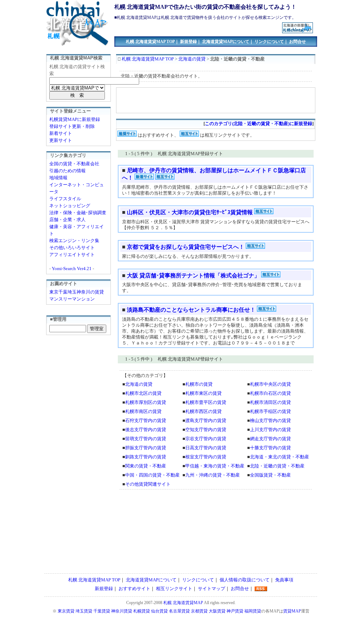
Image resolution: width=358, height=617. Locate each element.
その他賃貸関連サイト (148, 484)
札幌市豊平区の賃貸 (205, 402)
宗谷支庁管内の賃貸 (205, 438)
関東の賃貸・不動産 (145, 466)
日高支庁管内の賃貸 (205, 447)
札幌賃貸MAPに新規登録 (74, 119)
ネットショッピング (69, 205)
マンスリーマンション (72, 299)
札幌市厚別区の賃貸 (145, 402)
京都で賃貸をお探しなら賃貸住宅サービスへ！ (185, 247)
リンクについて (269, 41)
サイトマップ (211, 588)
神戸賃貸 (235, 611)
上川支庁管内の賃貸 (270, 429)
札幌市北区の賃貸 (143, 393)
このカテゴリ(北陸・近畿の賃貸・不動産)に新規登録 (258, 123)
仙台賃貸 (159, 611)
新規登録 (188, 41)
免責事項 (284, 579)
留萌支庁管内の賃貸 (145, 438)
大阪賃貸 (217, 611)
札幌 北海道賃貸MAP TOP (150, 41)
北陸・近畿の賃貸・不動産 (277, 466)
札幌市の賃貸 (199, 384)
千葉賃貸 (101, 611)
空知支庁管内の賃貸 (205, 429)
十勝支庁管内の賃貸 (270, 447)
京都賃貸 (199, 611)
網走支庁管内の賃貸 (270, 438)
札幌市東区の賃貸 (203, 393)
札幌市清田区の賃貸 (270, 402)
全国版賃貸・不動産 (270, 475)
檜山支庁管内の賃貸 (270, 420)
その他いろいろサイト (72, 247)
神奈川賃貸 (121, 611)
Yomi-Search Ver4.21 (72, 268)
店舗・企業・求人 (67, 219)
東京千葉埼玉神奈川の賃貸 (76, 292)
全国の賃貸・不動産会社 (74, 163)
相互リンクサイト (174, 588)
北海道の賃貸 (192, 58)
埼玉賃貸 (84, 611)
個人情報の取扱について (245, 579)
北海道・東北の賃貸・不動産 (279, 456)
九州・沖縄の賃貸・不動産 (212, 475)
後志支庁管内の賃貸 (145, 429)
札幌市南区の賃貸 (143, 411)
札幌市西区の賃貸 (203, 411)
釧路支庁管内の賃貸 (145, 456)
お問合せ (297, 41)
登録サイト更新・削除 (72, 126)
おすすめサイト (134, 588)
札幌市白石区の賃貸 (270, 393)
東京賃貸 (66, 611)
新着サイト (60, 133)
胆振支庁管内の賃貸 (145, 447)
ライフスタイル (65, 198)
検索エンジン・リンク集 (74, 240)
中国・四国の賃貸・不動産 (152, 475)
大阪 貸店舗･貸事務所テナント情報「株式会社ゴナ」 (193, 275)
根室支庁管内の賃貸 (205, 456)
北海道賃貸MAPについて (225, 41)
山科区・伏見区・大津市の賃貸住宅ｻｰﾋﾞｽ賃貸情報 (190, 212)
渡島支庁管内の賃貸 (205, 420)
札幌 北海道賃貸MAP (183, 602)
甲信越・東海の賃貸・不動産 (214, 466)
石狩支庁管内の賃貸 (145, 420)
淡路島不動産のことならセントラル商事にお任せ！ (191, 310)
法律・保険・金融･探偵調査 (77, 212)
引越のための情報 (67, 170)
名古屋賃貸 (179, 611)
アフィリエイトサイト (72, 254)
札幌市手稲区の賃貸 (270, 411)
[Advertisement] (198, 25)
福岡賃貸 (252, 611)
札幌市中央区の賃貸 (270, 384)
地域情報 (58, 177)
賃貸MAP (292, 611)
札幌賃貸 (141, 611)
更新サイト (60, 140)
